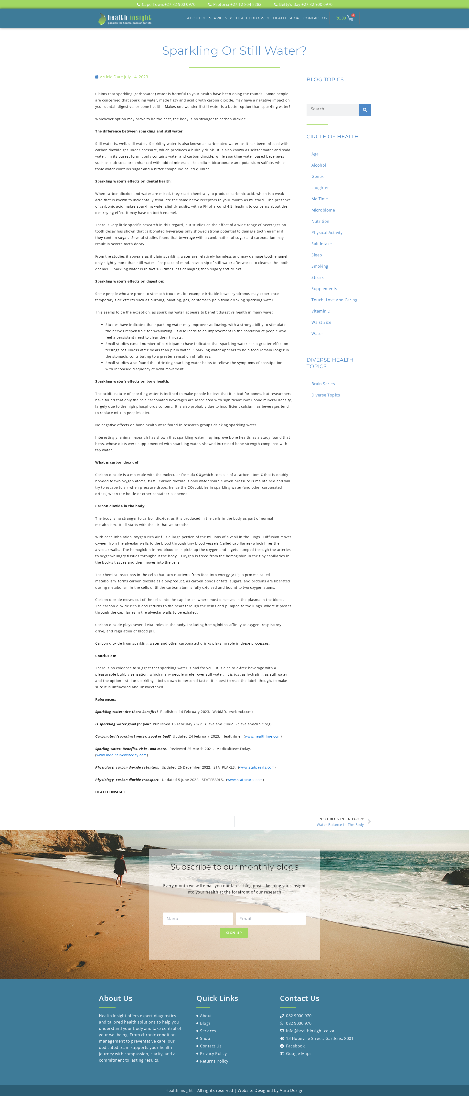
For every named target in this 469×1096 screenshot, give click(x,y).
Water (317, 333)
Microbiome (323, 210)
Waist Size (321, 322)
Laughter (320, 187)
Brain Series (323, 383)
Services (218, 18)
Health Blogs (250, 18)
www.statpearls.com (257, 767)
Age (315, 154)
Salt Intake (321, 243)
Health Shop (286, 18)
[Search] (365, 110)
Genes (317, 176)
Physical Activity (327, 232)
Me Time (319, 199)
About (194, 18)
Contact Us (315, 18)
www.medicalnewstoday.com (121, 755)
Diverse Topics (325, 395)
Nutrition (320, 221)
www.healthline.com (263, 736)
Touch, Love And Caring (334, 300)
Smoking (319, 266)
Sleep (316, 255)
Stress (317, 277)
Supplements (324, 288)
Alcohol (318, 165)
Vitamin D (321, 311)
